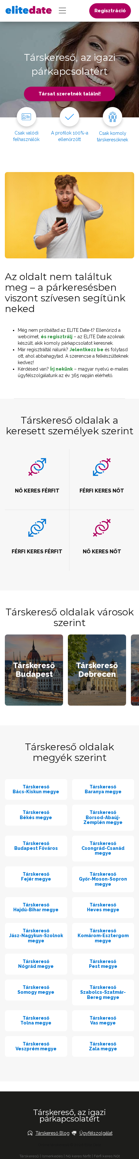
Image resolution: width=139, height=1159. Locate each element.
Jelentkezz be (86, 349)
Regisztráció (110, 11)
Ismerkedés (52, 1156)
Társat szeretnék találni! (69, 94)
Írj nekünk (61, 369)
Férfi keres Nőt (107, 1156)
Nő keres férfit (78, 1156)
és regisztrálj (56, 336)
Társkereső (29, 1156)
